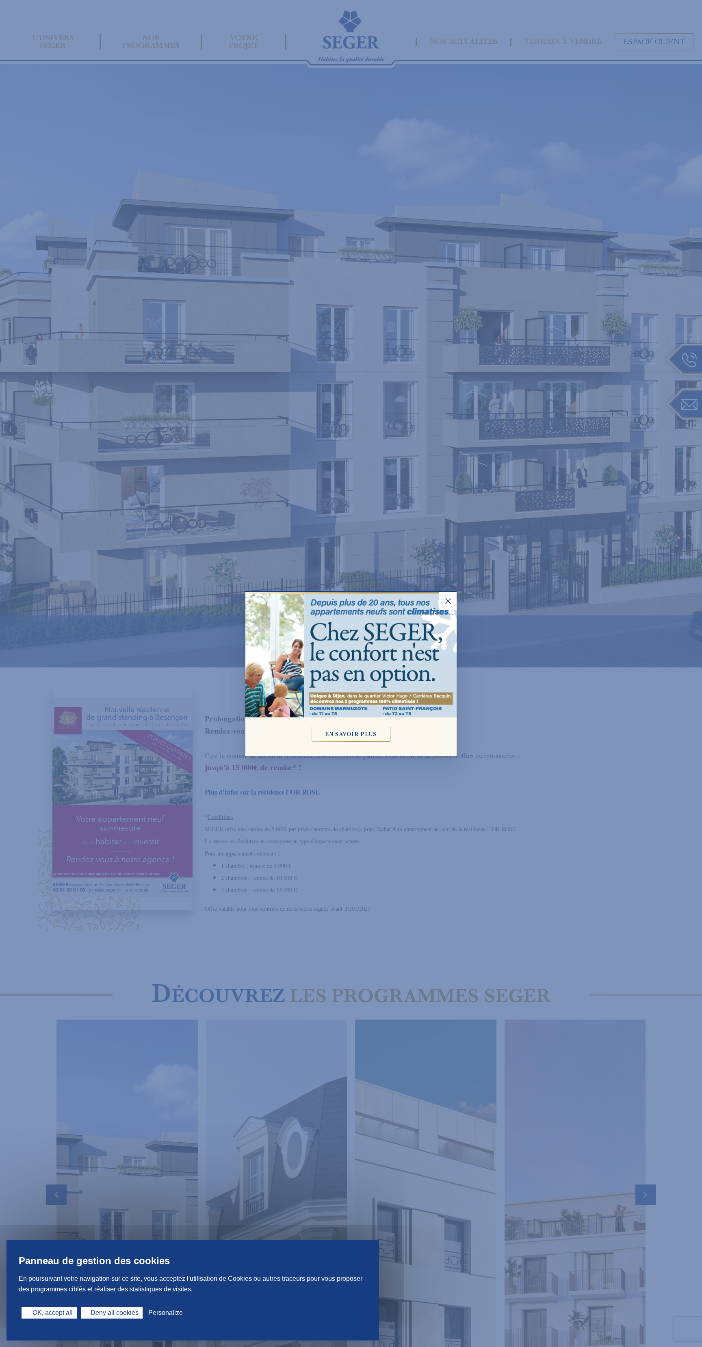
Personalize (165, 1312)
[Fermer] (448, 601)
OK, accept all (52, 1312)
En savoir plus (351, 734)
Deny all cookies (115, 1312)
